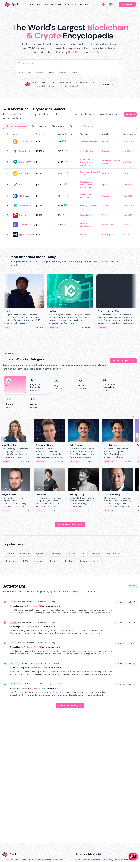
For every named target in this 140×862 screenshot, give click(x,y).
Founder (10, 553)
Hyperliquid (24, 234)
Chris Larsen (86, 182)
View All (129, 114)
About (83, 4)
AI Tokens (40, 72)
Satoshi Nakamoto (88, 141)
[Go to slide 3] (135, 416)
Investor (96, 553)
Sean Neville (85, 197)
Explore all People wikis (68, 524)
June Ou (84, 223)
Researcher (11, 561)
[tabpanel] (70, 185)
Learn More (105, 84)
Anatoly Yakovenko (88, 205)
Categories (34, 4)
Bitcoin (51, 72)
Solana (105, 205)
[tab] (16, 126)
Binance (23, 173)
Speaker (40, 553)
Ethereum (63, 72)
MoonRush (35, 688)
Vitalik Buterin (86, 151)
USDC (21, 196)
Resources (69, 4)
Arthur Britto (86, 187)
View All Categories (121, 360)
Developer (56, 553)
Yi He (83, 175)
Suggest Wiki (127, 4)
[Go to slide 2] (133, 416)
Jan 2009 (127, 141)
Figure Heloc (25, 225)
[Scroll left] (125, 258)
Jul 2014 (127, 151)
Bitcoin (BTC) (25, 141)
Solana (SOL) (25, 205)
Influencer (39, 561)
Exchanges (76, 72)
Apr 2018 (127, 205)
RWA (25, 561)
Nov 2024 (128, 234)
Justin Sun (85, 215)
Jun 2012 (127, 184)
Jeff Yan (83, 234)
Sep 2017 (127, 215)
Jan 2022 (127, 225)
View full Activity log (68, 705)
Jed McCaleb (86, 184)
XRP (20, 184)
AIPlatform (68, 561)
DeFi (29, 72)
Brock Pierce (86, 162)
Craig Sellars (86, 165)
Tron (21, 215)
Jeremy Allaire (87, 194)
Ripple (105, 184)
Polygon (105, 161)
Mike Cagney (86, 226)
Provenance (107, 225)
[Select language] (112, 4)
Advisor (71, 553)
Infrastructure (113, 553)
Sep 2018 (127, 196)
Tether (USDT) (25, 162)
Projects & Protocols (26, 601)
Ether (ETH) (24, 151)
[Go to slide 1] (131, 416)
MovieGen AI (34, 606)
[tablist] (37, 126)
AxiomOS (32, 626)
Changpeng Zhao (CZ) (90, 172)
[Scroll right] (133, 258)
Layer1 (96, 561)
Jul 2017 (127, 173)
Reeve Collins (86, 159)
